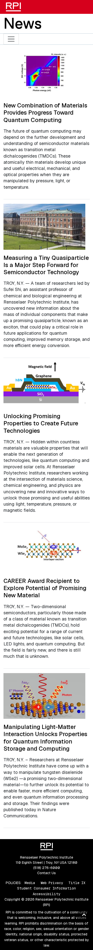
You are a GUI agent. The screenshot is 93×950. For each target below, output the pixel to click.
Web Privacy (52, 883)
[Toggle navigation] (11, 39)
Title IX (76, 883)
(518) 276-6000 (46, 868)
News (22, 23)
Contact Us (46, 873)
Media (30, 883)
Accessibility (46, 894)
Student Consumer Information (46, 888)
